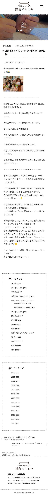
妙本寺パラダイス (20, 303)
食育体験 (14, 350)
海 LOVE (14, 324)
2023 (13, 385)
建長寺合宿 (15, 316)
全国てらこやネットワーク (21, 296)
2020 (13, 398)
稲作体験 (14, 329)
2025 (13, 377)
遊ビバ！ (14, 337)
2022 (13, 390)
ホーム (4, 452)
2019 (13, 402)
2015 (13, 419)
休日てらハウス (17, 288)
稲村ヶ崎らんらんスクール (21, 333)
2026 (13, 373)
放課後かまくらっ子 (21, 307)
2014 (13, 423)
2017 (13, 411)
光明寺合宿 (15, 292)
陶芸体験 (14, 346)
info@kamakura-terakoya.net (25, 483)
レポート (11, 452)
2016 (13, 415)
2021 (13, 394)
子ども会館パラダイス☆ (24, 46)
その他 (13, 283)
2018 (13, 406)
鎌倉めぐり (15, 341)
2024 (13, 381)
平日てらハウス (17, 312)
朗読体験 (14, 320)
